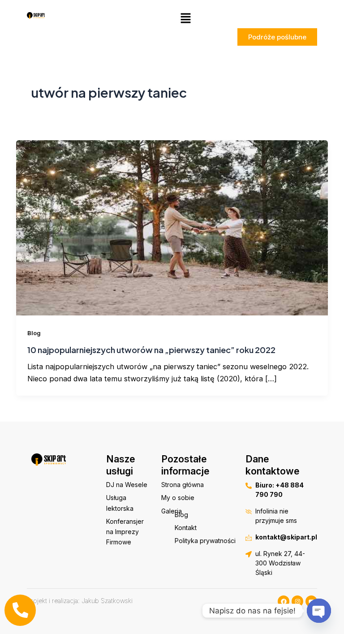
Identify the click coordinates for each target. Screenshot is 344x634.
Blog (34, 333)
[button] (185, 18)
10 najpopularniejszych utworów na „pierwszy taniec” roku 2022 (151, 350)
